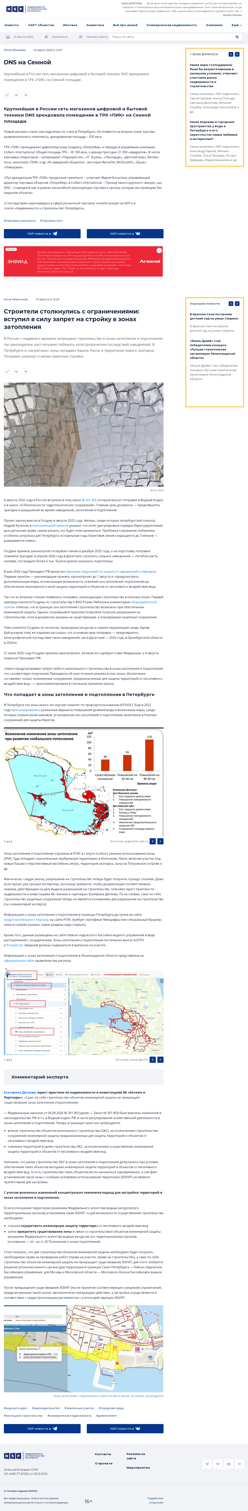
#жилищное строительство (23, 1415)
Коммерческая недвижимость (172, 25)
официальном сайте (19, 960)
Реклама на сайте (136, 1456)
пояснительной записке (50, 525)
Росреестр (14, 945)
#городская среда (111, 1408)
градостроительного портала (26, 919)
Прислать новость (97, 36)
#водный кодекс (16, 1408)
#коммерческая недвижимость (69, 1415)
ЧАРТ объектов (41, 25)
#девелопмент (106, 1415)
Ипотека (70, 25)
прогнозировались (25, 710)
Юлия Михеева (15, 50)
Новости (12, 25)
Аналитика (95, 25)
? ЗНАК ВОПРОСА (204, 54)
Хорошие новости (205, 303)
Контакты (103, 1454)
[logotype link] (26, 9)
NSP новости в (39, 233)
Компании (214, 25)
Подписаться (59, 36)
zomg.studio (156, 1502)
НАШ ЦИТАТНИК (131, 3)
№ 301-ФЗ (89, 500)
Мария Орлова (232, 15)
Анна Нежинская (16, 299)
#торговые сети (51, 220)
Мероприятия (138, 1467)
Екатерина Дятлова (20, 1092)
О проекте (104, 1463)
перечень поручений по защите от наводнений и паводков (111, 571)
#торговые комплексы (20, 220)
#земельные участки (79, 1408)
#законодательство (46, 1408)
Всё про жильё (125, 25)
